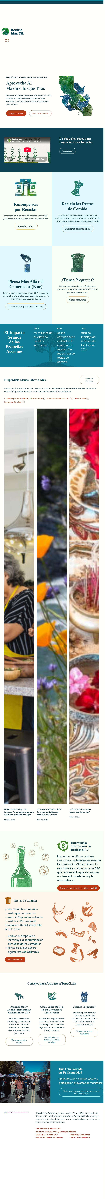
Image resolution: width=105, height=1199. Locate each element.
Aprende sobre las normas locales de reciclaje (51, 1039)
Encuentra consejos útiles (77, 228)
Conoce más (67, 151)
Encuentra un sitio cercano (19, 1041)
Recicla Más (80, 398)
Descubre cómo (15, 959)
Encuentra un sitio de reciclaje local (77, 888)
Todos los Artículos (90, 379)
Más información (40, 113)
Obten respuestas (77, 299)
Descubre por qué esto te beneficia (26, 306)
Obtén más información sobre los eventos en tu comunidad (81, 1092)
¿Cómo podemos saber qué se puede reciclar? (80, 810)
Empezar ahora (16, 113)
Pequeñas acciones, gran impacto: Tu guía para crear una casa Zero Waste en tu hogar (19, 812)
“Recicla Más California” (46, 1113)
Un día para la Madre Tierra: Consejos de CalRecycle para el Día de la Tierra (49, 812)
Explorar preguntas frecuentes (84, 1032)
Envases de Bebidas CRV (58, 398)
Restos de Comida (12, 402)
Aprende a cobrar (25, 226)
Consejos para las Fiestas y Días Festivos (23, 398)
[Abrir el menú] (7, 40)
